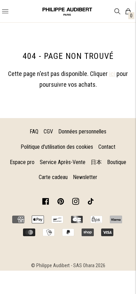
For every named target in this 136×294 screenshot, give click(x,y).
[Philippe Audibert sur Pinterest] (60, 202)
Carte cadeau (53, 177)
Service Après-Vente (62, 162)
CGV (48, 131)
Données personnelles (82, 131)
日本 (96, 162)
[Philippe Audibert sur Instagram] (75, 202)
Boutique (116, 162)
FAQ (34, 131)
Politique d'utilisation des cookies (57, 147)
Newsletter (85, 177)
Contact (106, 147)
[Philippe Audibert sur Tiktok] (90, 202)
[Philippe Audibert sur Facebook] (45, 202)
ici (112, 73)
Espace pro (22, 162)
